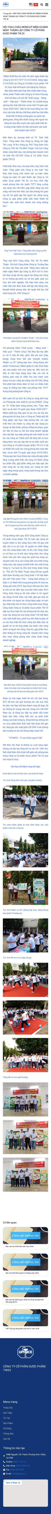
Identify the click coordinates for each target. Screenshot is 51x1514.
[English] (31, 4)
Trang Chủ (8, 1407)
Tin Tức (6, 1418)
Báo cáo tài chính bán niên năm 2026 (20, 1246)
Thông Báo (8, 1433)
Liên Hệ (6, 1439)
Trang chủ (7, 13)
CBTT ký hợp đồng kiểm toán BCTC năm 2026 (22, 1329)
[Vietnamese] (36, 4)
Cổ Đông (7, 1428)
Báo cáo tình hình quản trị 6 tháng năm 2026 (22, 1273)
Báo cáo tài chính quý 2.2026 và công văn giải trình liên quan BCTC (25, 1301)
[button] (41, 4)
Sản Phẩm (8, 1423)
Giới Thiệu (7, 1413)
